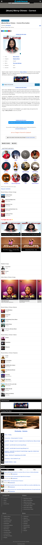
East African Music (8, 535)
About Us (26, 518)
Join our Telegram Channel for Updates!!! (21, 132)
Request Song (27, 527)
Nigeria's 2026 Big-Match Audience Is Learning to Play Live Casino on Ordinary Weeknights (21, 472)
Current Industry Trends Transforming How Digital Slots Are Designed (17, 476)
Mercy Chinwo (16, 56)
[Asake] (15, 154)
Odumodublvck (35, 183)
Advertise (26, 521)
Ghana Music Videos (28, 505)
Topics (7, 469)
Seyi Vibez (6, 183)
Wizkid (15, 171)
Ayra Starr (6, 171)
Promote (25, 523)
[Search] (40, 1)
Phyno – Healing (8, 434)
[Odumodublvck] (35, 177)
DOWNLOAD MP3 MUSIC (21, 87)
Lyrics (5, 502)
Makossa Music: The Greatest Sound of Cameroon (13, 480)
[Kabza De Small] (25, 166)
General (5, 498)
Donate (25, 530)
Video (34, 469)
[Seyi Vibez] (6, 177)
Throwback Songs (8, 520)
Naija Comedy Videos (28, 500)
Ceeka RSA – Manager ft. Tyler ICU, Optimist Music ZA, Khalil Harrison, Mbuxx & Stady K (22, 441)
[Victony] (25, 154)
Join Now (37, 84)
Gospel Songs (7, 518)
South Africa (6, 527)
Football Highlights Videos (29, 503)
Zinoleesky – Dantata (21, 431)
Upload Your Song (30, 137)
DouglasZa (8, 25)
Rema (35, 160)
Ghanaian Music (7, 521)
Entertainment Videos (28, 509)
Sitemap (23, 541)
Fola (25, 183)
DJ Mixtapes (6, 523)
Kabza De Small (25, 171)
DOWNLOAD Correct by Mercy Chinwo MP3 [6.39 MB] (21, 122)
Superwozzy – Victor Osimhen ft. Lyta (12, 458)
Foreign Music (7, 530)
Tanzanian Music (7, 532)
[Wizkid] (15, 166)
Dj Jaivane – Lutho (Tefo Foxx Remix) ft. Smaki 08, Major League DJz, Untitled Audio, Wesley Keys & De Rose (22, 452)
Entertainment (14, 478)
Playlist (5, 537)
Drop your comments (5, 188)
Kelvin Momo (35, 171)
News (5, 500)
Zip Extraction (27, 525)
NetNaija (27, 541)
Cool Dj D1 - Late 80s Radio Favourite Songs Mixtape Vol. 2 (17, 448)
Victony (25, 160)
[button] (2, 31)
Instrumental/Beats (8, 525)
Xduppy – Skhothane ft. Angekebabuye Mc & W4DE (15, 455)
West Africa (6, 528)
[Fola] (25, 177)
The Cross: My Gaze (17, 63)
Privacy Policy (27, 520)
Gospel (14, 143)
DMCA (25, 528)
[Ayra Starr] (6, 166)
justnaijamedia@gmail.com (21, 128)
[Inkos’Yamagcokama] (15, 177)
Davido (6, 160)
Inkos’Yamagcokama (16, 183)
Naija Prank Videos (28, 502)
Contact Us (26, 516)
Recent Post (6, 503)
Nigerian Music (5, 20)
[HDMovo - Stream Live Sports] (21, 81)
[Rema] (35, 154)
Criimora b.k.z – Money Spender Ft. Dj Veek (13, 438)
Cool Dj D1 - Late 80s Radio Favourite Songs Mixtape (15, 445)
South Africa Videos (28, 507)
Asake (16, 160)
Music (21, 414)
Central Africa (7, 534)
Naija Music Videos (28, 498)
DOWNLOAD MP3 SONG (21, 34)
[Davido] (6, 154)
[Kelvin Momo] (35, 166)
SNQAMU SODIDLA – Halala (10, 462)
